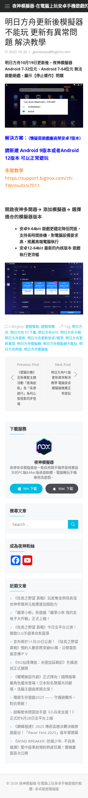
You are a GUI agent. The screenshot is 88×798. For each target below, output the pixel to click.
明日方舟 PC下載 (23, 332)
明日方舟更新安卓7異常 (45, 338)
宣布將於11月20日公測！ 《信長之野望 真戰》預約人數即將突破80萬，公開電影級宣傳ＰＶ (44, 647)
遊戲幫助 (32, 326)
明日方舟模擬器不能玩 (60, 343)
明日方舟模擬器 (29, 343)
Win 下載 (30, 488)
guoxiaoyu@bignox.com (51, 51)
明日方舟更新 (15, 338)
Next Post (61, 378)
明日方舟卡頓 (70, 332)
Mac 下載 (65, 488)
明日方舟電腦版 (36, 349)
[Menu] (7, 6)
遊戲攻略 (48, 326)
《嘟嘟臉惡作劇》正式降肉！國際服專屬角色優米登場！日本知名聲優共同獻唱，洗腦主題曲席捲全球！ (43, 682)
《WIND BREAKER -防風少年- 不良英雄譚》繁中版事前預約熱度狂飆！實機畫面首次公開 (43, 747)
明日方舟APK (48, 332)
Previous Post (28, 384)
